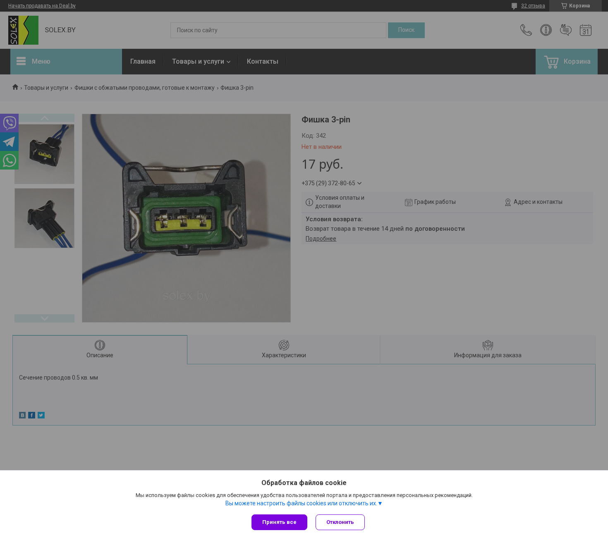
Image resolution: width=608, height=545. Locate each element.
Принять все (279, 522)
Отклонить (340, 522)
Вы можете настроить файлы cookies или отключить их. (301, 503)
